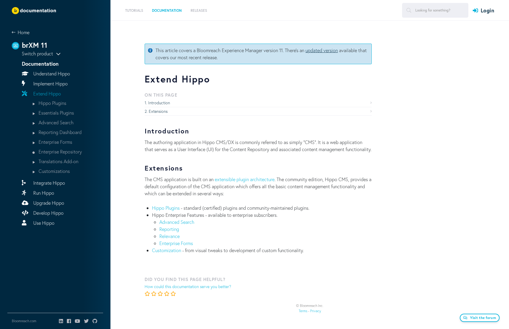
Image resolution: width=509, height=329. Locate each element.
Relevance (169, 236)
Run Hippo (43, 193)
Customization (166, 250)
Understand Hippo (51, 73)
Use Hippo (43, 223)
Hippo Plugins (51, 103)
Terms (303, 311)
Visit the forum (483, 317)
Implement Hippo (50, 83)
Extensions (158, 111)
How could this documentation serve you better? (188, 286)
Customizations (53, 171)
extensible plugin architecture (245, 179)
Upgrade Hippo (48, 203)
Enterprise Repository (59, 151)
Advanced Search (55, 122)
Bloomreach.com (24, 321)
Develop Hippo (48, 213)
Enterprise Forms (54, 142)
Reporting (169, 229)
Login (487, 10)
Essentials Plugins (55, 113)
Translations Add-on (57, 161)
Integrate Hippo (48, 183)
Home (23, 32)
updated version (321, 50)
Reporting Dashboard (59, 132)
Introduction (159, 102)
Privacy (315, 311)
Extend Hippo (46, 93)
